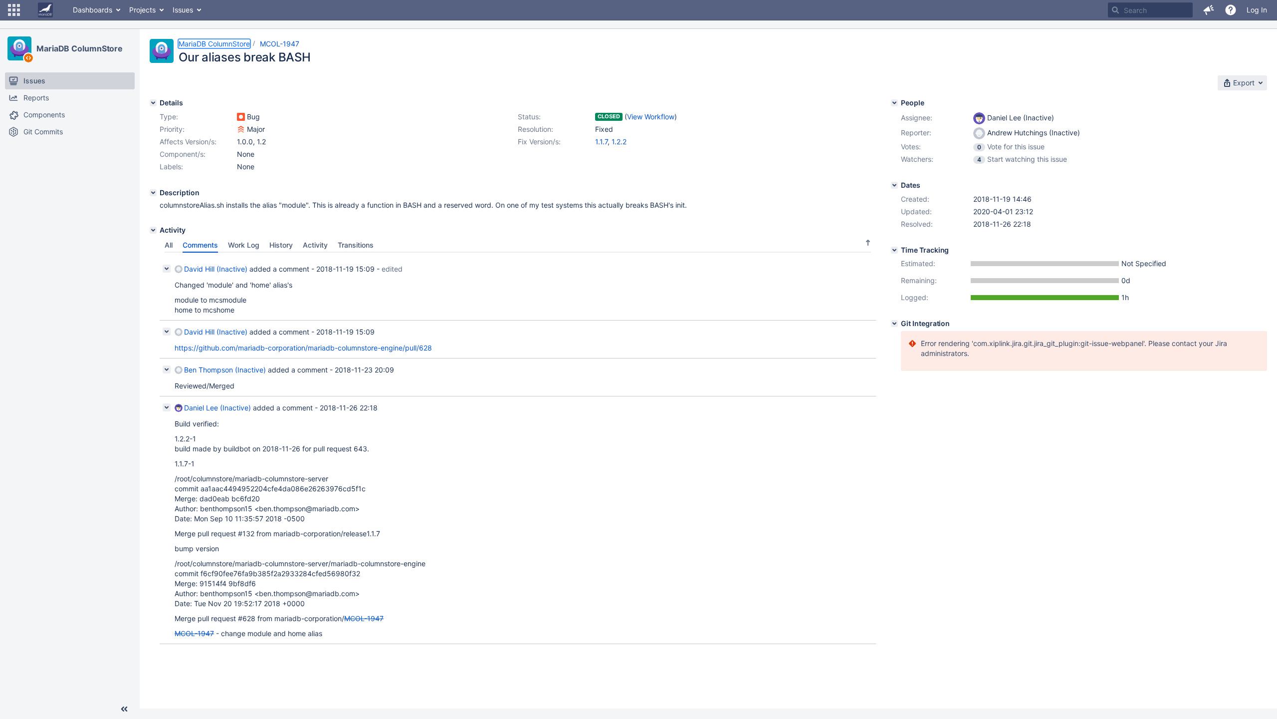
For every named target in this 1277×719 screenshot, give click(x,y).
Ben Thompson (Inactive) (225, 369)
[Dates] (894, 185)
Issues (183, 9)
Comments (200, 245)
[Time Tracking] (894, 250)
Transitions (356, 245)
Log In (1257, 9)
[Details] (153, 102)
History (281, 245)
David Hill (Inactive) (215, 269)
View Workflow (650, 116)
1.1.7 (601, 141)
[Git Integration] (894, 323)
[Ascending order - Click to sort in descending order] (868, 243)
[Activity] (153, 230)
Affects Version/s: (188, 141)
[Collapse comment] (167, 269)
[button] (14, 10)
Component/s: (183, 154)
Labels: (171, 166)
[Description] (153, 192)
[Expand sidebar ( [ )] (124, 709)
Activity (315, 245)
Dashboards (92, 9)
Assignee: (916, 117)
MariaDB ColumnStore (79, 48)
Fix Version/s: (539, 141)
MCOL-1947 (279, 43)
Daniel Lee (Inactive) (217, 407)
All (169, 245)
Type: (169, 116)
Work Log (243, 245)
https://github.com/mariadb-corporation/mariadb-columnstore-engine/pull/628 (303, 348)
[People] (894, 102)
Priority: (172, 129)
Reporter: (916, 132)
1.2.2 (619, 141)
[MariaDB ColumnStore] (19, 48)
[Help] (1231, 10)
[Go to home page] (45, 10)
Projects (142, 9)
